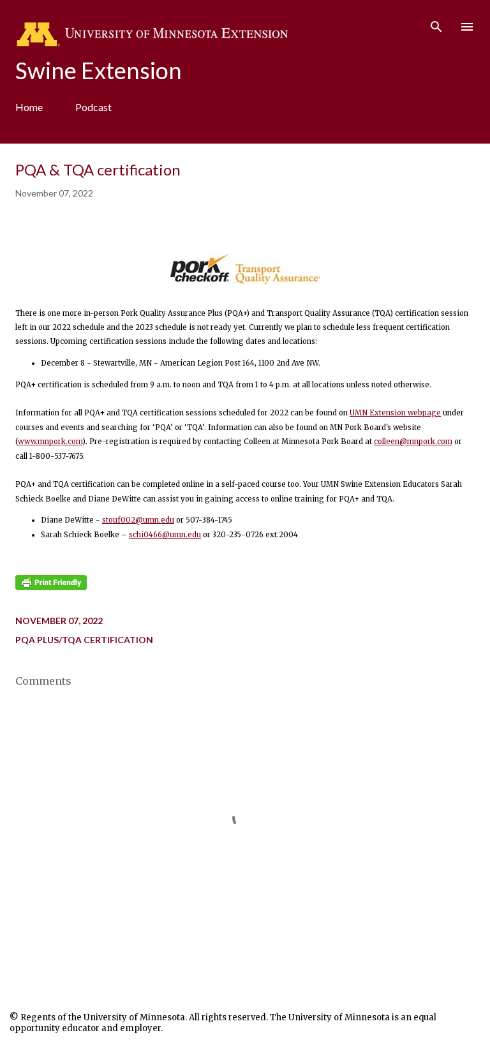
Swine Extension (98, 70)
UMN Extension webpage (395, 412)
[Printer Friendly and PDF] (51, 587)
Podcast (93, 107)
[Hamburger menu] (467, 27)
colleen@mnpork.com (413, 441)
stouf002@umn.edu (138, 520)
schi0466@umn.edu (165, 534)
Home (29, 107)
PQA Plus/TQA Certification (84, 639)
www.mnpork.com (50, 441)
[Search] (436, 23)
